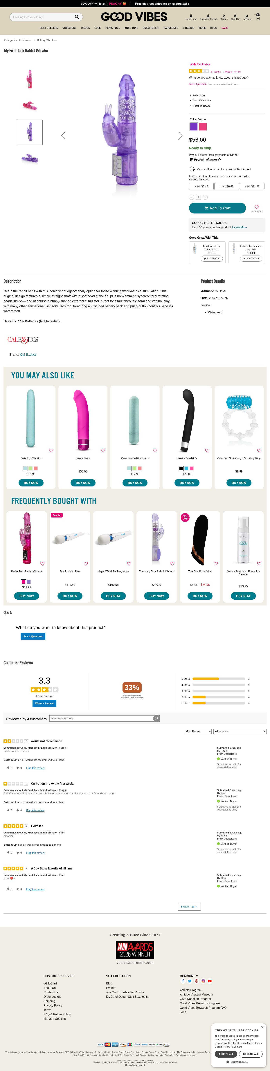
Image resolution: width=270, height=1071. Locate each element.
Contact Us (51, 992)
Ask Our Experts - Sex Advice (125, 992)
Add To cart (220, 208)
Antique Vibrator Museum (196, 994)
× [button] (262, 1027)
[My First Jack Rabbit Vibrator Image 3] (122, 135)
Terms (47, 1010)
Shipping (49, 1001)
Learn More (239, 227)
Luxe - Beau (83, 458)
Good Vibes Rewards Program (200, 1003)
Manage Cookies (55, 1018)
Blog (109, 983)
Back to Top (188, 906)
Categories (10, 40)
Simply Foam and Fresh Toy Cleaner (243, 573)
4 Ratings (216, 71)
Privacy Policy (53, 1005)
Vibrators (27, 40)
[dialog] (238, 1045)
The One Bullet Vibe (200, 571)
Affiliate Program (190, 990)
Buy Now (31, 483)
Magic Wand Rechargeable (113, 571)
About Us (50, 988)
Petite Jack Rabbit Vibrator (26, 571)
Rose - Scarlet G (187, 458)
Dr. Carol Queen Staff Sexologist (127, 996)
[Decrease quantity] (191, 197)
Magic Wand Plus (70, 571)
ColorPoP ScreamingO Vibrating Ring (239, 458)
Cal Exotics (28, 354)
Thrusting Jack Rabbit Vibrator (156, 571)
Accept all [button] (226, 1054)
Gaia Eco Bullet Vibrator (135, 458)
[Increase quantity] (205, 197)
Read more (236, 1046)
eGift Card (50, 983)
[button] (63, 136)
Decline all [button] (250, 1054)
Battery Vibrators (47, 40)
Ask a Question (198, 83)
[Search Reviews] (156, 718)
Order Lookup (52, 996)
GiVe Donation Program (195, 999)
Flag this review (35, 767)
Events (110, 988)
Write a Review (232, 71)
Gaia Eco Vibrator (31, 458)
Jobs (183, 1012)
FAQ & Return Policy (57, 1014)
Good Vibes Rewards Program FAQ (203, 1007)
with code (103, 4)
